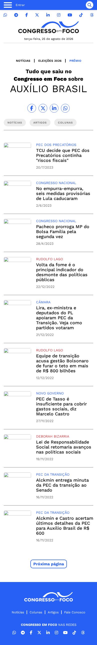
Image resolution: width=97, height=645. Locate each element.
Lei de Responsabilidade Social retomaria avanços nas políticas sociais (63, 446)
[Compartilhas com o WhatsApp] (65, 108)
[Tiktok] (81, 15)
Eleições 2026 (49, 61)
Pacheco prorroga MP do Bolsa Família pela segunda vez (62, 231)
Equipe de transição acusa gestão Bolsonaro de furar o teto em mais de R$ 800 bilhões (62, 363)
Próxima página (48, 564)
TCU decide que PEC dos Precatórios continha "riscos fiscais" (63, 155)
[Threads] (92, 15)
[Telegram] (16, 15)
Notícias (23, 61)
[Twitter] (37, 15)
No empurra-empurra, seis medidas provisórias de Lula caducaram (63, 193)
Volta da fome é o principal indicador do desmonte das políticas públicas (62, 272)
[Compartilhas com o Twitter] (43, 108)
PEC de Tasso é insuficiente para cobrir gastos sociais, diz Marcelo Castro (61, 406)
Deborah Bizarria (52, 436)
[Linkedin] (48, 15)
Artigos (53, 612)
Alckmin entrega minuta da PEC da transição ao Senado (62, 485)
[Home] (48, 27)
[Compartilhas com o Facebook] (31, 108)
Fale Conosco (74, 612)
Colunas (36, 612)
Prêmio (75, 61)
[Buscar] (89, 5)
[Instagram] (58, 15)
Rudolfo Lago (49, 259)
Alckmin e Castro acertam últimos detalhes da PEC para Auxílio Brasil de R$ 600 (64, 526)
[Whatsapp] (5, 15)
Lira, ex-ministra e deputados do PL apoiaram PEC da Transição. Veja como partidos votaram (59, 317)
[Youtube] (70, 15)
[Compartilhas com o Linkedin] (54, 108)
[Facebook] (26, 15)
